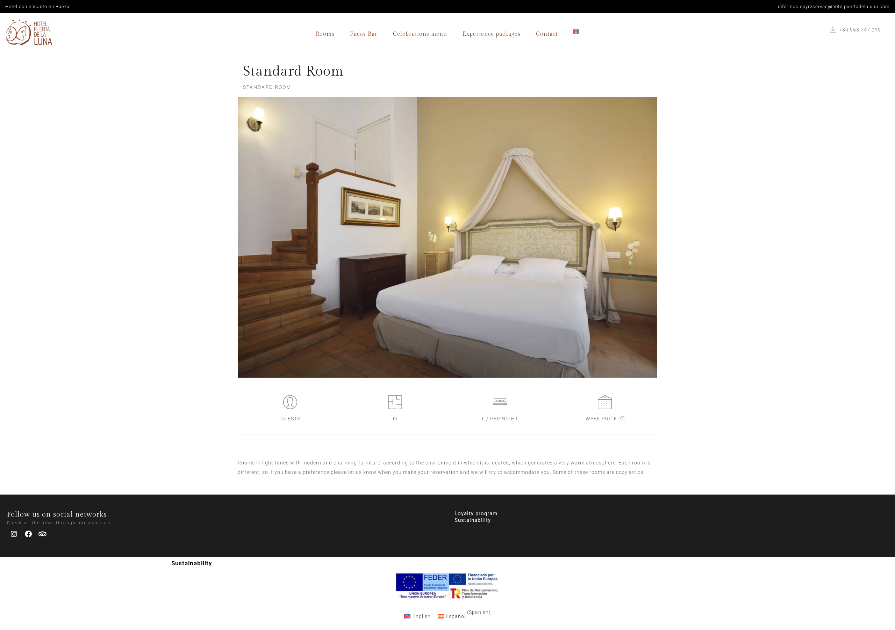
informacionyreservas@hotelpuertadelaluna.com (834, 6)
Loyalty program (475, 513)
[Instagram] (14, 534)
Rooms (325, 34)
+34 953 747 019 (860, 30)
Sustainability (472, 520)
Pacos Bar (364, 34)
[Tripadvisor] (43, 534)
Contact (547, 34)
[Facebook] (28, 534)
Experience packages (492, 34)
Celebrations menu (420, 34)
